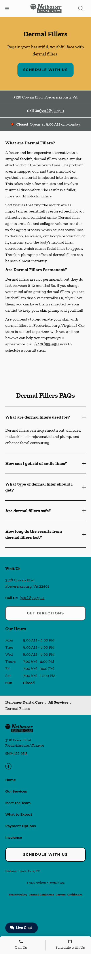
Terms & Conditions (41, 894)
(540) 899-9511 (52, 110)
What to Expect (18, 814)
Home (10, 780)
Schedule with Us (45, 70)
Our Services (16, 791)
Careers (61, 894)
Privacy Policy (18, 894)
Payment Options (20, 826)
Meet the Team (18, 803)
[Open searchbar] (81, 8)
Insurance (13, 837)
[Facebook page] (8, 766)
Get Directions (45, 613)
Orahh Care (74, 894)
